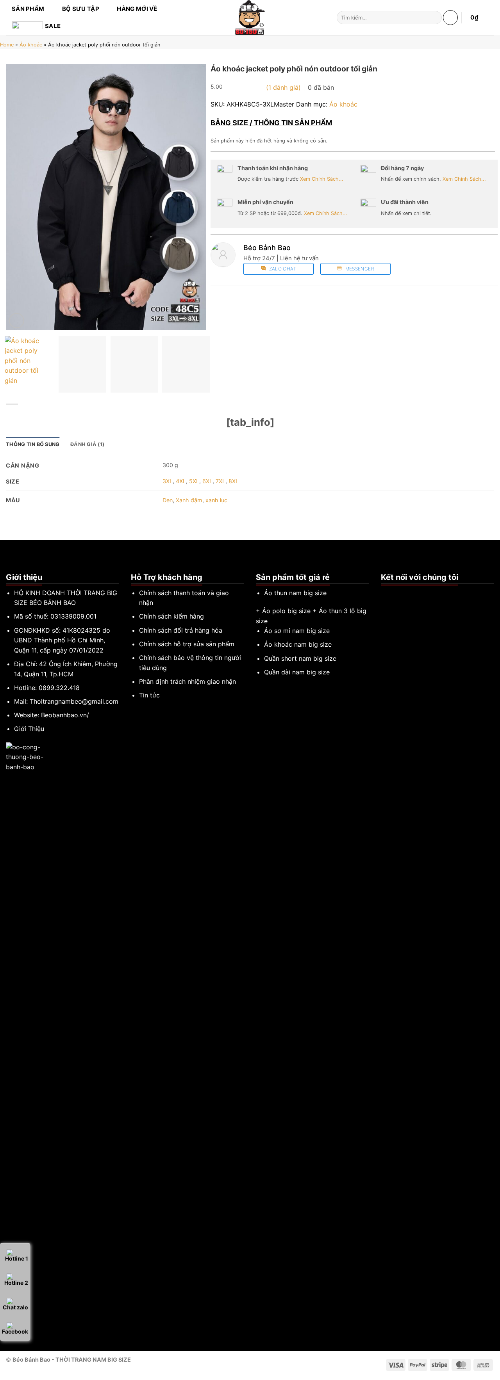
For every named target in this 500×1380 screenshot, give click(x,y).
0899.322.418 (59, 688)
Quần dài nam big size (297, 672)
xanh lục (216, 500)
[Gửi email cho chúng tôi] (405, 593)
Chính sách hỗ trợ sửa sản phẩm (186, 644)
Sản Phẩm (28, 8)
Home (7, 45)
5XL (194, 481)
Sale (53, 26)
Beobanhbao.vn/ (65, 715)
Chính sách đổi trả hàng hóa (180, 630)
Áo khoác (31, 45)
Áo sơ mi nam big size (297, 631)
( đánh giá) (284, 87)
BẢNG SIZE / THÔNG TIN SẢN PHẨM (271, 123)
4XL (181, 481)
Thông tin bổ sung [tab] (32, 444)
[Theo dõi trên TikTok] (395, 593)
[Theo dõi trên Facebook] (385, 593)
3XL (167, 481)
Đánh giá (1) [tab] (87, 444)
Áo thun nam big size (295, 593)
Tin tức (149, 695)
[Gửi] (434, 17)
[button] (450, 17)
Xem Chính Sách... (321, 179)
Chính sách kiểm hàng (171, 616)
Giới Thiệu (29, 729)
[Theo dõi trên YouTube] (414, 593)
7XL (220, 481)
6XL (207, 481)
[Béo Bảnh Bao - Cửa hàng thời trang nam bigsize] (250, 17)
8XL (234, 481)
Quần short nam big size (300, 658)
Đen (167, 500)
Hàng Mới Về (137, 8)
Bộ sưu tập (80, 8)
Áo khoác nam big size (298, 644)
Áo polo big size (286, 611)
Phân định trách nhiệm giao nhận (187, 681)
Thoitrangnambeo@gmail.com (74, 701)
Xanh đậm (189, 500)
